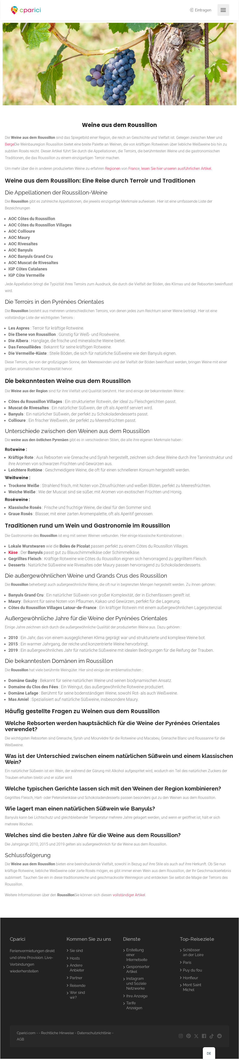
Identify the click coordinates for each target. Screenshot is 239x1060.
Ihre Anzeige (137, 996)
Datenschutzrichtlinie (94, 1033)
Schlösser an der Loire (193, 952)
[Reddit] (219, 1036)
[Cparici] (26, 10)
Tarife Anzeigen (134, 1005)
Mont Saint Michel (192, 987)
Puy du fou (192, 970)
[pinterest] (188, 1036)
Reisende (77, 985)
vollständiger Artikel (129, 895)
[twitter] (196, 1036)
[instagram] (181, 1036)
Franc (133, 168)
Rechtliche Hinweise (57, 1033)
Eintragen (202, 10)
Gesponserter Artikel (138, 969)
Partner (76, 978)
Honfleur (190, 978)
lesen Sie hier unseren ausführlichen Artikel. (176, 168)
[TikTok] (211, 1036)
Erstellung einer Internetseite (136, 955)
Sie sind (76, 950)
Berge (9, 144)
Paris (187, 962)
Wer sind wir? (77, 995)
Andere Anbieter (77, 967)
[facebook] (204, 1036)
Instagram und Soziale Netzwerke (136, 983)
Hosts (75, 958)
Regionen (112, 168)
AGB (20, 1039)
